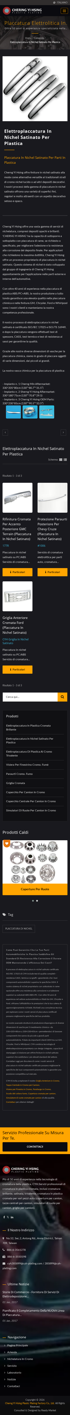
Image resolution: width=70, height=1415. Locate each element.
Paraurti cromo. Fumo (19, 774)
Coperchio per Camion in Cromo (25, 792)
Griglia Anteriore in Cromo (47, 1081)
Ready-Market (48, 1410)
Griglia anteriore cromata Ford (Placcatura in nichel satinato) (15, 625)
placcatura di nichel (18, 929)
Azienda (12, 1352)
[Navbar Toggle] (64, 11)
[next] (63, 433)
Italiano (62, 2)
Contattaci (10, 1102)
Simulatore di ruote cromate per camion (24, 1098)
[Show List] (65, 459)
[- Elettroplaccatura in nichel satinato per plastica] (13, 412)
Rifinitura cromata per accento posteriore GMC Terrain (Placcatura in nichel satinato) (17, 529)
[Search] (62, 697)
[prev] (5, 433)
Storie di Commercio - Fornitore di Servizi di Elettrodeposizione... (31, 1294)
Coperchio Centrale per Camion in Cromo (31, 801)
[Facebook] (4, 1217)
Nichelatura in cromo (20, 1359)
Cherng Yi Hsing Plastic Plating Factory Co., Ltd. (30, 1403)
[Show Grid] (61, 459)
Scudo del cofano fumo (16, 1094)
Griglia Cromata (15, 783)
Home (28, 38)
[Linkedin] (12, 1217)
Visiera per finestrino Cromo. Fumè (27, 764)
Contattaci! (35, 1147)
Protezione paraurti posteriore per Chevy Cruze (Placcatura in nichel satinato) (52, 529)
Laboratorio (14, 1372)
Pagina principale (17, 1345)
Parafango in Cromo (42, 1089)
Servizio (12, 1366)
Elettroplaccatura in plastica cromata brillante (28, 727)
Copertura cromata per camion (42, 1094)
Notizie (11, 1379)
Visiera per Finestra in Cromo (19, 1089)
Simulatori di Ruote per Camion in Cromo (31, 810)
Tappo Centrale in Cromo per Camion (22, 1085)
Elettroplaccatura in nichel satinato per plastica (35, 42)
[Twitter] (8, 1217)
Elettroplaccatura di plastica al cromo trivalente (29, 753)
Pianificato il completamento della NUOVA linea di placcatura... (33, 1313)
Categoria (39, 38)
